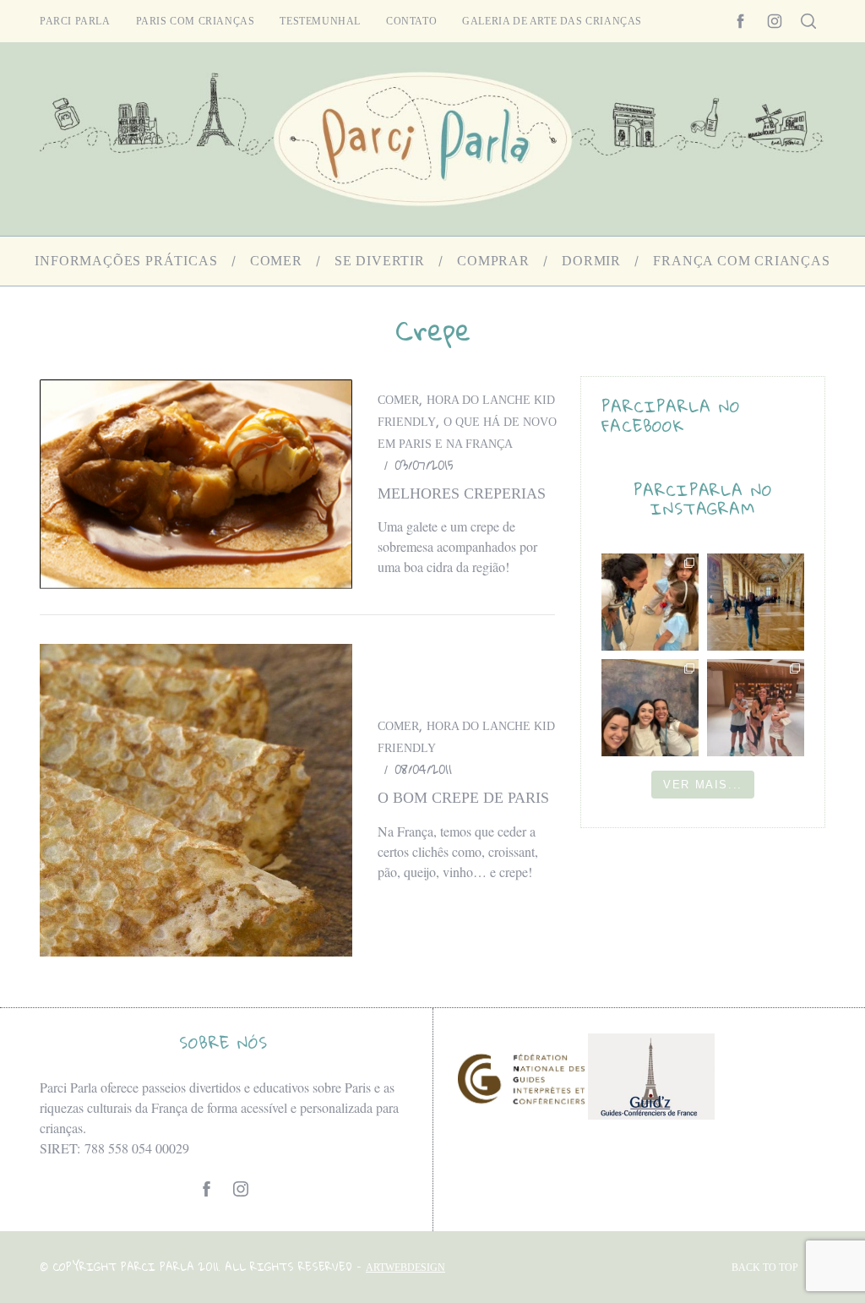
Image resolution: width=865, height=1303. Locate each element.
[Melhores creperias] (196, 484)
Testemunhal (320, 21)
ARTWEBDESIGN (405, 1267)
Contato (411, 21)
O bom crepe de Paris (463, 797)
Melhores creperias (462, 493)
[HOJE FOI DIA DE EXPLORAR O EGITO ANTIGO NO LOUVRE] (755, 707)
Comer (398, 400)
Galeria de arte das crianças (552, 21)
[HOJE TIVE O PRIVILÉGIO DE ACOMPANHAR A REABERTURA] (755, 602)
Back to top (765, 1267)
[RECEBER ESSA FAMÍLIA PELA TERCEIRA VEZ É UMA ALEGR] (650, 707)
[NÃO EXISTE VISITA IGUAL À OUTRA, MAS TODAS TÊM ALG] (650, 602)
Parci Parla (75, 21)
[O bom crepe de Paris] (196, 800)
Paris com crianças (195, 21)
